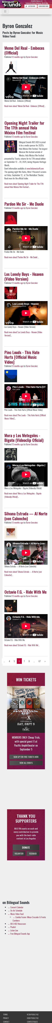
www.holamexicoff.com (35, 168)
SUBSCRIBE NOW (43, 6)
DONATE (26, 847)
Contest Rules (32, 1021)
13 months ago (17, 136)
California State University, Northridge (37, 3)
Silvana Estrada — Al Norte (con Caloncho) (25, 516)
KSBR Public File (33, 1018)
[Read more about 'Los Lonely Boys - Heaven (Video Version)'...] (10, 293)
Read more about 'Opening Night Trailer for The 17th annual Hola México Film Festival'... (24, 185)
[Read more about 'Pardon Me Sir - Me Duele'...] (10, 218)
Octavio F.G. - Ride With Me (25, 592)
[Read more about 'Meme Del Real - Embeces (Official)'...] (10, 67)
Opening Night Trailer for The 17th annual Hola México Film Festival (24, 127)
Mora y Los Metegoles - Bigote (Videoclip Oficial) (24, 437)
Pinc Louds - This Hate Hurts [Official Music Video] (21, 357)
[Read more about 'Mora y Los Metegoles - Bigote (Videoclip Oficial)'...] (10, 454)
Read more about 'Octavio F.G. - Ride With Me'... (22, 645)
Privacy (6, 1018)
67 (40, 661)
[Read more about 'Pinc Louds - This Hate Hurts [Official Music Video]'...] (10, 376)
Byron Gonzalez (32, 56)
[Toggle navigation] (5, 11)
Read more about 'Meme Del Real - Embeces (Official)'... (24, 106)
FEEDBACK (33, 853)
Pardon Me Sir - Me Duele (24, 204)
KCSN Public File (33, 1014)
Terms (5, 1014)
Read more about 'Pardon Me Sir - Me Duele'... (21, 257)
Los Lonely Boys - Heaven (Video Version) (24, 276)
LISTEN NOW (31, 6)
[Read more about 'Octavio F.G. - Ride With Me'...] (10, 606)
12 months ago (17, 56)
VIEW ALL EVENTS (26, 762)
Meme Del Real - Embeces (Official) (24, 50)
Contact (6, 1021)
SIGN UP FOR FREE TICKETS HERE (26, 753)
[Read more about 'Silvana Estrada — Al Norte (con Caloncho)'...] (10, 532)
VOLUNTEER (19, 853)
